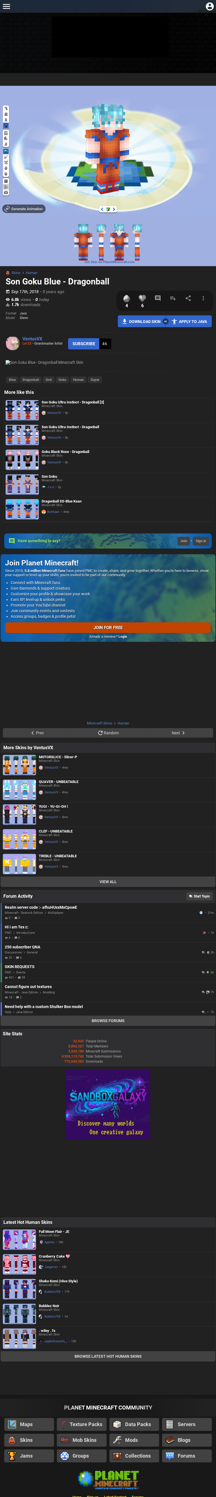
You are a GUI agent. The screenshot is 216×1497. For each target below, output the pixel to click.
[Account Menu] (209, 6)
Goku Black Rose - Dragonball (65, 452)
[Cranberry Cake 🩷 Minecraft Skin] (19, 1264)
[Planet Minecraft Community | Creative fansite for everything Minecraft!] (108, 1479)
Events (21, 972)
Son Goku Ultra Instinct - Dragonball (70, 427)
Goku (62, 380)
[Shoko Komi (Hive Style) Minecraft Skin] (19, 1289)
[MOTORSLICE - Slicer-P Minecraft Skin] (19, 765)
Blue (12, 380)
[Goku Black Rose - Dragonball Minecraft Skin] (22, 460)
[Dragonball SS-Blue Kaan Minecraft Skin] (22, 509)
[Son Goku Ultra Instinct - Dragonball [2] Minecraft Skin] (22, 410)
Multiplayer (56, 913)
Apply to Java (193, 321)
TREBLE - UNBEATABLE (58, 856)
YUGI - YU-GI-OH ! (53, 806)
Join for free (108, 627)
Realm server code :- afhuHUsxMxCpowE (41, 907)
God (49, 380)
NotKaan (53, 512)
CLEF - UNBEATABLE (56, 831)
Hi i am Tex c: (16, 927)
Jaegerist (51, 1267)
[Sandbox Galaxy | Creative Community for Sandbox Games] (108, 1139)
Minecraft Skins (99, 723)
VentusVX (32, 339)
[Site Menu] (6, 6)
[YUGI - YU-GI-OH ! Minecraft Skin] (19, 814)
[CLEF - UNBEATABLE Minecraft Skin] (19, 839)
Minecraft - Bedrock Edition (24, 913)
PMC (8, 933)
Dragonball (30, 380)
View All (108, 881)
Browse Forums (108, 1020)
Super (95, 380)
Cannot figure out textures (28, 986)
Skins (16, 273)
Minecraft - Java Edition (21, 992)
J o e (50, 487)
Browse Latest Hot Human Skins (108, 1356)
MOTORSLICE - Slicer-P (58, 757)
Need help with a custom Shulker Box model (44, 1006)
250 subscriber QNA (22, 947)
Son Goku (49, 476)
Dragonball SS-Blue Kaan (62, 501)
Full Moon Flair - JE (54, 1231)
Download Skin (145, 321)
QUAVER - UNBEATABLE (58, 782)
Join (183, 541)
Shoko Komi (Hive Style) (58, 1281)
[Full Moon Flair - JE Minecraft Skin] (19, 1239)
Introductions (25, 933)
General (32, 952)
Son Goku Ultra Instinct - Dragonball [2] (73, 402)
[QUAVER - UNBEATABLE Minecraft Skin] (19, 790)
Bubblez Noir (49, 1306)
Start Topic (202, 896)
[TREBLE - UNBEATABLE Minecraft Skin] (19, 864)
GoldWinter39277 (201, 912)
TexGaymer (204, 932)
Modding (49, 992)
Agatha (49, 1242)
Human (31, 273)
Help (8, 1012)
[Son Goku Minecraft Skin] (22, 484)
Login (122, 637)
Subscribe (84, 343)
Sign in (201, 541)
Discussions (13, 952)
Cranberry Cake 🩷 (54, 1256)
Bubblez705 (52, 1292)
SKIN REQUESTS (20, 966)
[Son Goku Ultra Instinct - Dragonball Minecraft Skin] (22, 435)
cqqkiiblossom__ (55, 1341)
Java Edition (24, 1012)
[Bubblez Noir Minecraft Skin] (19, 1314)
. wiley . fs (47, 1330)
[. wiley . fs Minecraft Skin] (19, 1338)
